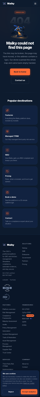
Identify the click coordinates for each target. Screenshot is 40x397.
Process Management (7, 345)
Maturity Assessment (10, 321)
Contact (25, 367)
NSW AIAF (25, 319)
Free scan (30, 315)
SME (23, 251)
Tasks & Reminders (9, 337)
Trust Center (7, 353)
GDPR (24, 322)
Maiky (10, 3)
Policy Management (9, 328)
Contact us (20, 80)
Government (26, 258)
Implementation (8, 369)
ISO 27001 (25, 309)
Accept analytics (29, 392)
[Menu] (35, 3)
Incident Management (10, 334)
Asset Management (9, 341)
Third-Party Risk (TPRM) (8, 365)
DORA (24, 325)
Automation (6, 331)
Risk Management (9, 312)
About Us (25, 364)
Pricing (24, 264)
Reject (11, 392)
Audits (5, 324)
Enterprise (25, 254)
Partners (25, 261)
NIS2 (23, 315)
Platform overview (9, 309)
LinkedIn (5, 280)
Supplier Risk (7, 349)
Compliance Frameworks (7, 317)
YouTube (13, 280)
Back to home (20, 72)
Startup (24, 248)
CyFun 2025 (26, 312)
